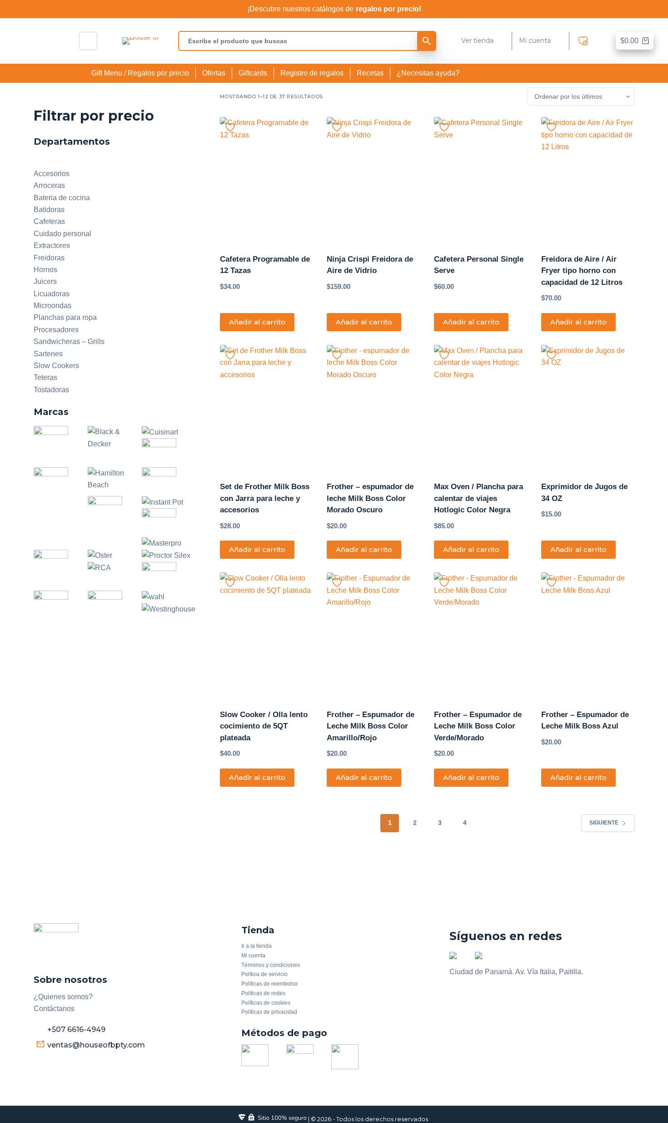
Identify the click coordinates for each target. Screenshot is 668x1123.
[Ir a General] (55, 488)
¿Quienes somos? (63, 997)
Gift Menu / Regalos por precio (140, 73)
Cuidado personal (62, 234)
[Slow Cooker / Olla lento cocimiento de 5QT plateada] (267, 634)
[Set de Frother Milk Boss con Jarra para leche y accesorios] (267, 407)
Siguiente (603, 822)
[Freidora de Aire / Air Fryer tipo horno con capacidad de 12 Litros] (588, 179)
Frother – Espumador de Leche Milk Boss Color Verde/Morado (478, 726)
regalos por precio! (388, 9)
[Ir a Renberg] (163, 576)
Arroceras (49, 185)
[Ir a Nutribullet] (55, 563)
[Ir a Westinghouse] (168, 608)
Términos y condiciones (270, 965)
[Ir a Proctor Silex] (166, 555)
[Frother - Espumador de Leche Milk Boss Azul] (588, 634)
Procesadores (56, 330)
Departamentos (58, 161)
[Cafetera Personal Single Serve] (481, 179)
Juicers (45, 281)
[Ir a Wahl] (153, 596)
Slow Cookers (56, 365)
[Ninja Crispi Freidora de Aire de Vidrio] (373, 179)
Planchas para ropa (65, 317)
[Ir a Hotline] (163, 481)
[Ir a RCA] (99, 568)
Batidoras (49, 209)
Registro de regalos (312, 73)
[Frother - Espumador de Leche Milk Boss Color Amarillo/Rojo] (373, 634)
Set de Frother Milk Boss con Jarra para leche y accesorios (264, 498)
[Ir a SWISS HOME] (55, 604)
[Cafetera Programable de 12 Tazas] (267, 179)
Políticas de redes (263, 993)
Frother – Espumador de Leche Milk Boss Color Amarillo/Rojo (370, 726)
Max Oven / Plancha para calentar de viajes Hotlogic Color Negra (478, 498)
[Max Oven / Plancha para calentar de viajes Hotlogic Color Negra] (481, 407)
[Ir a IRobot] (163, 522)
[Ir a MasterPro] (161, 543)
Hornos (45, 269)
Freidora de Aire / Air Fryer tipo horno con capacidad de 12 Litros (582, 271)
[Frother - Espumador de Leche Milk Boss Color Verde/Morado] (481, 634)
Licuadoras (52, 294)
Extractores (52, 245)
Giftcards (253, 73)
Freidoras (49, 258)
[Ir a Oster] (100, 555)
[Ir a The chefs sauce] (109, 604)
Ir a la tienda (256, 946)
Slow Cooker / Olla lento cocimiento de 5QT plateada (264, 726)
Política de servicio (264, 974)
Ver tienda (477, 40)
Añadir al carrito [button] (257, 322)
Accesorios (52, 173)
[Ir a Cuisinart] (160, 431)
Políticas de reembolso (269, 984)
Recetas (370, 73)
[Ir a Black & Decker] (115, 437)
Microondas (52, 305)
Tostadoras (51, 390)
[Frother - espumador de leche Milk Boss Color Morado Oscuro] (373, 407)
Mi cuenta (535, 40)
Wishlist (585, 41)
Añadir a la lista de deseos (230, 127)
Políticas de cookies (265, 1003)
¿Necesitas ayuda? (428, 73)
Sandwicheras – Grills (69, 341)
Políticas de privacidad (269, 1012)
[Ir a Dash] (163, 452)
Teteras (45, 377)
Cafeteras (49, 221)
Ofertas (213, 73)
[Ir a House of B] (109, 517)
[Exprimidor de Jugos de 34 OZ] (588, 407)
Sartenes (48, 354)
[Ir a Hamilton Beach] (115, 478)
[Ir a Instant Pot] (162, 502)
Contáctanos (54, 1008)
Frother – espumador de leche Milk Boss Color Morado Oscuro (370, 498)
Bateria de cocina (62, 198)
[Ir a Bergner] (55, 440)
